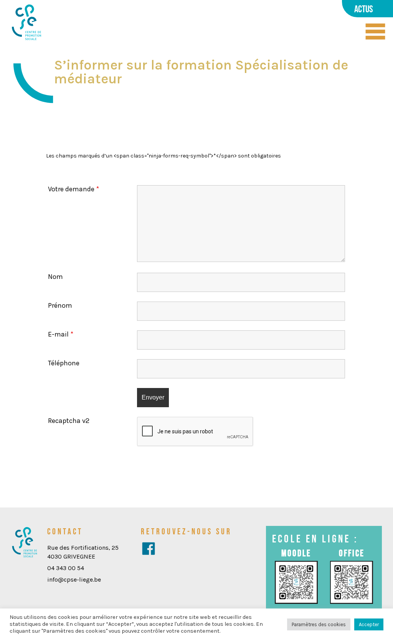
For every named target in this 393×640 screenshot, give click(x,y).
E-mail (60, 334)
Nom (55, 276)
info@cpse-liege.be (74, 579)
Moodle (296, 553)
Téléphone (63, 363)
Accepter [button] (369, 624)
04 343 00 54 (65, 568)
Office (352, 553)
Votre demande (73, 189)
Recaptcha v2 (68, 420)
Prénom (60, 305)
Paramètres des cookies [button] (319, 624)
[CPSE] (26, 23)
